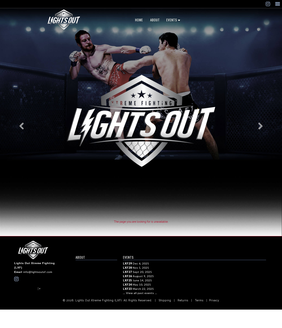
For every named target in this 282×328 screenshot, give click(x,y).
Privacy (214, 300)
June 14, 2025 (137, 280)
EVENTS (171, 19)
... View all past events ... (140, 293)
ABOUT (155, 19)
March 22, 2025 (138, 288)
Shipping (165, 300)
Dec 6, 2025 (136, 263)
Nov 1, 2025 (136, 267)
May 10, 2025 (137, 284)
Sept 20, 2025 (137, 271)
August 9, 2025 (138, 276)
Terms (199, 300)
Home (139, 19)
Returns (183, 300)
